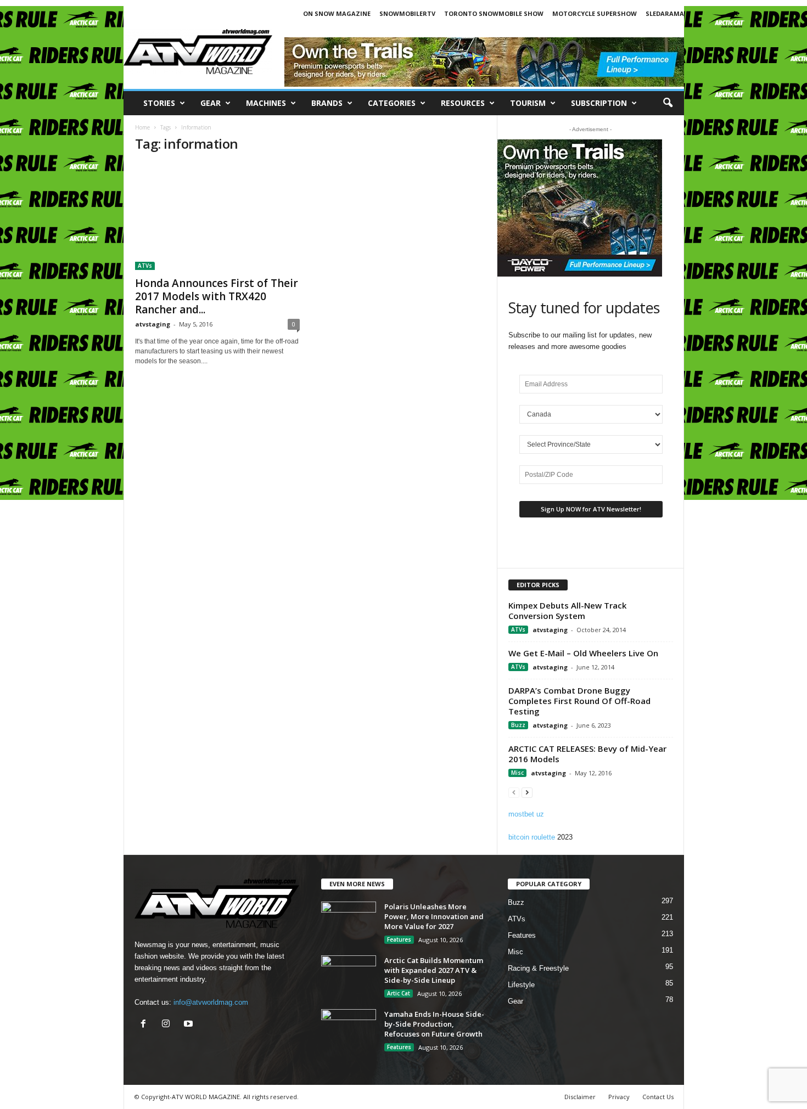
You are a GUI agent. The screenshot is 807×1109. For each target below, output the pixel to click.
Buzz (518, 725)
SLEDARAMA (665, 13)
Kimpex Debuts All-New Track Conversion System (567, 610)
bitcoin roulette (531, 837)
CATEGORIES (392, 103)
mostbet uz (526, 814)
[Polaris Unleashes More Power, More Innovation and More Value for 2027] (348, 922)
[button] (667, 103)
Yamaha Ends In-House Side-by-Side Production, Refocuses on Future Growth (434, 1024)
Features (399, 939)
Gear (210, 103)
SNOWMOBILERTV (407, 13)
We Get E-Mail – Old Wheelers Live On (583, 653)
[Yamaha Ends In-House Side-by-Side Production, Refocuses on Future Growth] (348, 1029)
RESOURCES (463, 103)
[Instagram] (168, 1025)
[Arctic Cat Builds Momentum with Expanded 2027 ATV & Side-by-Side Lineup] (348, 976)
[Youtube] (190, 1025)
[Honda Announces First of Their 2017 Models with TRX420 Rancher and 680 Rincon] (217, 217)
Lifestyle (521, 985)
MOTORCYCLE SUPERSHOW (594, 13)
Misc (517, 772)
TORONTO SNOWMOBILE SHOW (493, 13)
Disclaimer (580, 1097)
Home (142, 127)
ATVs (145, 265)
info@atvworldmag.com (210, 1002)
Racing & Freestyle (538, 968)
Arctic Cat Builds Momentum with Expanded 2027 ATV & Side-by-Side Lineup (433, 970)
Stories (159, 103)
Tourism (528, 103)
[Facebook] (145, 1025)
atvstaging (152, 324)
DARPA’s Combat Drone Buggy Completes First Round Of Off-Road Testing (579, 701)
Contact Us (658, 1097)
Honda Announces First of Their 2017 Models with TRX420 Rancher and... (216, 296)
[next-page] (527, 792)
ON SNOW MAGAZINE (337, 13)
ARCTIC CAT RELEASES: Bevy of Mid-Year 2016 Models (587, 753)
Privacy (619, 1097)
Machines (266, 103)
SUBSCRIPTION (599, 103)
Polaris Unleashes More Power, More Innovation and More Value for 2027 (434, 916)
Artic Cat (398, 993)
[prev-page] (513, 792)
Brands (327, 103)
